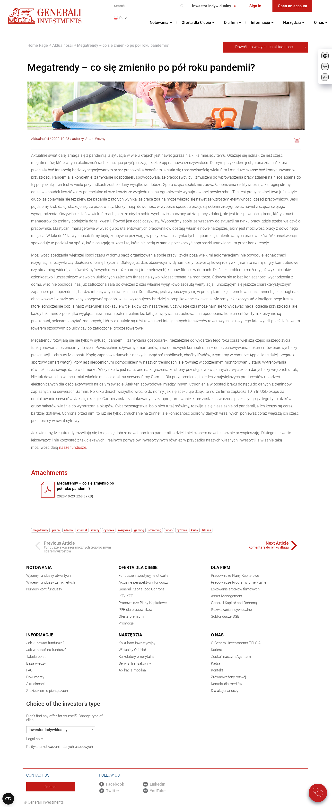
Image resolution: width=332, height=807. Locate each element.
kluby (194, 530)
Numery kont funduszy (44, 589)
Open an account (292, 6)
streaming (154, 530)
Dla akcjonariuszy (224, 690)
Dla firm (220, 567)
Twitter (112, 790)
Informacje (39, 634)
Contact (50, 787)
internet (82, 530)
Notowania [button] (159, 22)
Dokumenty (35, 677)
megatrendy (40, 530)
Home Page (37, 45)
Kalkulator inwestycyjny (137, 643)
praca (56, 530)
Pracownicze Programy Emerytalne (238, 582)
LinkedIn (157, 784)
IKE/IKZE (126, 596)
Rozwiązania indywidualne (231, 609)
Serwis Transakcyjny (135, 663)
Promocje (126, 623)
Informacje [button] (261, 22)
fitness (206, 530)
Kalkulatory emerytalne (137, 656)
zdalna (68, 530)
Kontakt (217, 670)
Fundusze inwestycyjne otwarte (143, 575)
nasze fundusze (72, 447)
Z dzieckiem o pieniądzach (47, 690)
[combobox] (213, 6)
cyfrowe (182, 530)
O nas (217, 634)
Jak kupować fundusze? (45, 643)
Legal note (34, 739)
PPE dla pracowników (135, 609)
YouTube (158, 790)
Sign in (255, 6)
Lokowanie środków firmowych (235, 589)
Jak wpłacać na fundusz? (46, 650)
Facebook (115, 784)
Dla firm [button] (231, 22)
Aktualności (62, 45)
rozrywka (124, 530)
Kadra (215, 663)
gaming (139, 530)
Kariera (216, 650)
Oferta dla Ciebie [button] (197, 22)
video (169, 530)
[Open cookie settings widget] (8, 799)
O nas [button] (319, 22)
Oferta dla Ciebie (138, 567)
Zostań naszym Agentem (231, 656)
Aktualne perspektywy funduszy (143, 582)
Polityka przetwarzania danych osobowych (59, 746)
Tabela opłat (36, 656)
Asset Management (226, 596)
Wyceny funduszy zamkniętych (50, 582)
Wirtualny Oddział (132, 650)
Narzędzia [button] (292, 22)
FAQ (29, 670)
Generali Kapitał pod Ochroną (142, 589)
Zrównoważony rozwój (228, 677)
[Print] (297, 140)
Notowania (39, 567)
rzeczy (95, 530)
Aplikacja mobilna (132, 670)
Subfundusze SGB (225, 616)
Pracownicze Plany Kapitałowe (143, 603)
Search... (183, 6)
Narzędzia (130, 634)
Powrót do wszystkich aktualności (264, 47)
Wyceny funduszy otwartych (48, 575)
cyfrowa (109, 530)
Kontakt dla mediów (226, 684)
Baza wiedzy (36, 663)
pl (121, 18)
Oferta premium (131, 616)
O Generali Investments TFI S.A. (236, 643)
